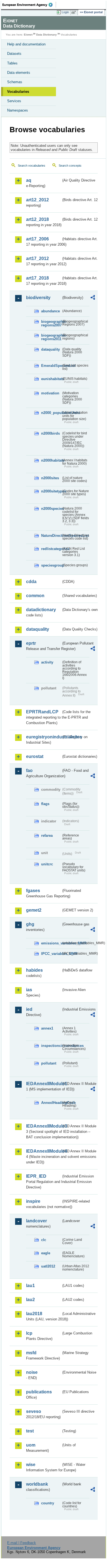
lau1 (30, 1285)
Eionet (28, 34)
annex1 (47, 1028)
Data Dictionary (46, 34)
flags (45, 804)
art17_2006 (37, 239)
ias (29, 989)
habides (34, 970)
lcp (29, 1333)
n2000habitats (51, 460)
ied (29, 1009)
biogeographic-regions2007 (51, 323)
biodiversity (38, 297)
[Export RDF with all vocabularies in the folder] (93, 298)
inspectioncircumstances (51, 1046)
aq (28, 180)
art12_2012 (37, 199)
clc (43, 1240)
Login (65, 12)
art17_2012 (37, 258)
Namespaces (17, 110)
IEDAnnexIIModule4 (43, 1151)
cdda (31, 581)
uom (30, 1445)
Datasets (14, 54)
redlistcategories (51, 549)
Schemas (14, 82)
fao (29, 770)
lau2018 (34, 1313)
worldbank (37, 1484)
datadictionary (41, 609)
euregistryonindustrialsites (43, 737)
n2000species (51, 509)
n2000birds (50, 433)
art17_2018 (37, 278)
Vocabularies (18, 92)
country (47, 1503)
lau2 (30, 1299)
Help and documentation (26, 44)
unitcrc (47, 864)
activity (47, 662)
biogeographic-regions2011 (51, 337)
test (30, 1431)
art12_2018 (37, 219)
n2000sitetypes (51, 491)
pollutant (48, 1063)
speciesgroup (51, 565)
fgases (33, 890)
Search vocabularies (31, 165)
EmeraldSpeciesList (51, 366)
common (35, 595)
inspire (33, 1201)
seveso (33, 1411)
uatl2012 (48, 1266)
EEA (29, 4)
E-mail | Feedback (21, 1543)
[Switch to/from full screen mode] (75, 12)
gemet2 (33, 910)
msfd (31, 1352)
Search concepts (70, 165)
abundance (50, 311)
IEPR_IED (36, 1176)
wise (30, 1464)
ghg (30, 924)
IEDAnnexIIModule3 (43, 1126)
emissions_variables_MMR (51, 943)
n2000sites (50, 478)
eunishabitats (51, 379)
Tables (12, 63)
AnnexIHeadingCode (51, 1103)
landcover (36, 1220)
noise (32, 1372)
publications (39, 1392)
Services (14, 101)
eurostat (34, 756)
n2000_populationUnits (51, 413)
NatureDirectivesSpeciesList (51, 535)
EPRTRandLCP (42, 711)
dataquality (50, 349)
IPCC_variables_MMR (51, 954)
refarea (47, 835)
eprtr (31, 643)
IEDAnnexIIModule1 (43, 1083)
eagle (45, 1253)
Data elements (18, 73)
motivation (50, 393)
